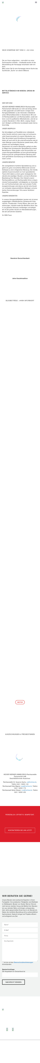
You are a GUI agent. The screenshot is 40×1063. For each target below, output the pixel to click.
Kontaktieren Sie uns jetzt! (20, 830)
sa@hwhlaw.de (31, 782)
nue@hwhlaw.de (26, 790)
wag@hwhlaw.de (26, 786)
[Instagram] (7, 1028)
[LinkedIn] (13, 1028)
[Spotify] (7, 1030)
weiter (20, 702)
